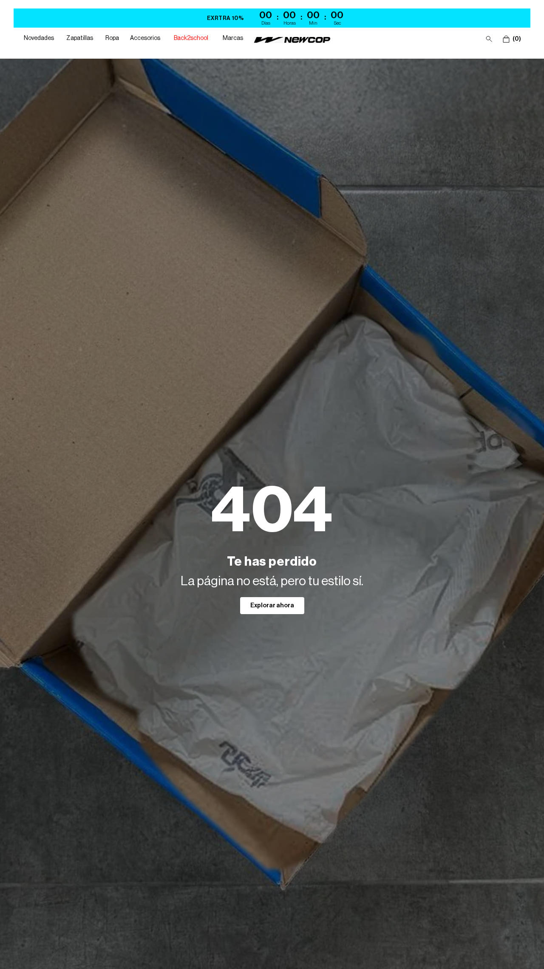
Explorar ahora (272, 606)
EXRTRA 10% (225, 18)
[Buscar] (489, 39)
